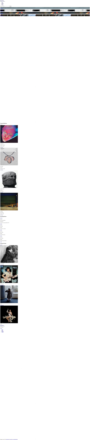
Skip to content (2, 0)
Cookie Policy (7, 439)
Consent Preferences (15, 439)
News (2, 2)
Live (2, 4)
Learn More (1, 147)
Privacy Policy (11, 439)
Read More (1, 8)
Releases (3, 3)
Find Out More (2, 305)
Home (2, 329)
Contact (1, 328)
